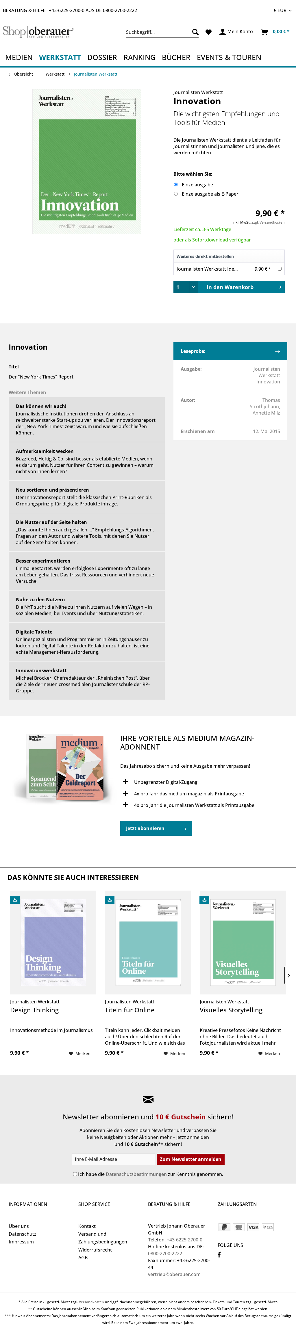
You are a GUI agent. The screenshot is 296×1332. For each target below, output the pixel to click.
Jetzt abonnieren (145, 828)
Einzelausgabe (197, 184)
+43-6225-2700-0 (66, 10)
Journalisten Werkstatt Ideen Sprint (215, 269)
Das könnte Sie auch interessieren (73, 877)
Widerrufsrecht (95, 1250)
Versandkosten (91, 1301)
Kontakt (87, 1226)
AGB (83, 1257)
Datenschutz (22, 1234)
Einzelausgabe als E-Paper (210, 194)
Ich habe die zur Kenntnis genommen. (150, 1174)
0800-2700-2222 (120, 10)
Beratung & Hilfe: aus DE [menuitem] (70, 10)
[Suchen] (194, 32)
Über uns (19, 1226)
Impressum (21, 1242)
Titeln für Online (130, 1010)
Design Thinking (34, 1010)
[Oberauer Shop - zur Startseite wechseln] (38, 33)
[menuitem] (162, 32)
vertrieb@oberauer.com (174, 1274)
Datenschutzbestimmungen (136, 1174)
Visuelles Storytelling (231, 1010)
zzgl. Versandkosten (268, 222)
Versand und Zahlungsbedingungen (102, 1238)
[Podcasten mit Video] (64, 771)
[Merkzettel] (208, 32)
